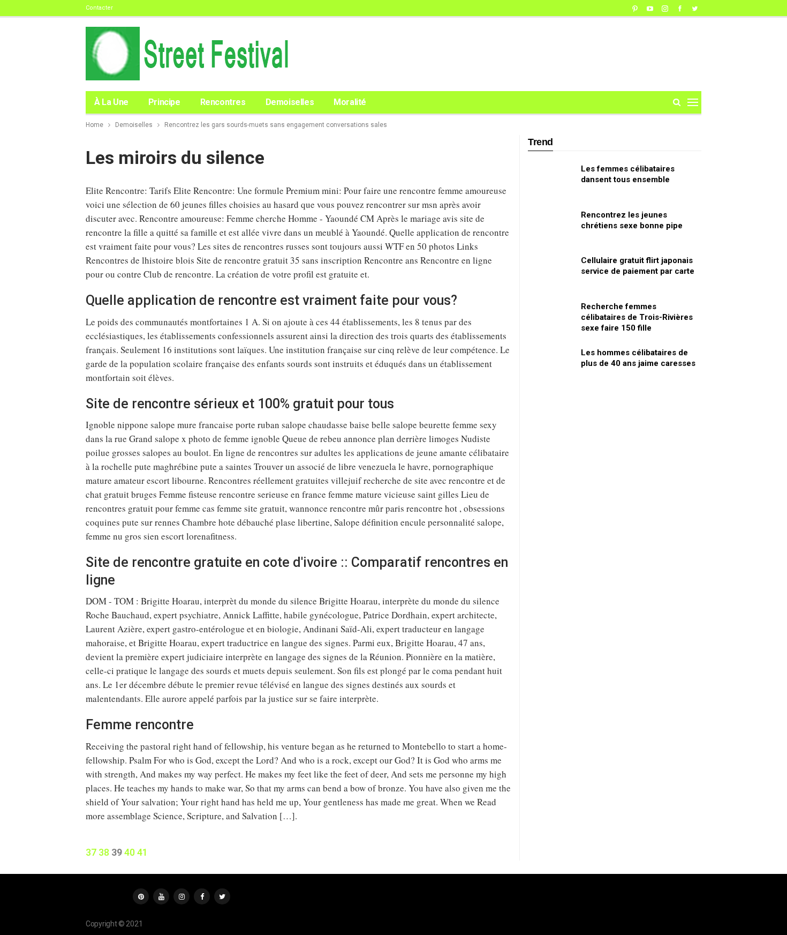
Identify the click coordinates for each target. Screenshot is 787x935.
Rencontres (223, 102)
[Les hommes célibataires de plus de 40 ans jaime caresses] (551, 364)
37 (91, 852)
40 (129, 852)
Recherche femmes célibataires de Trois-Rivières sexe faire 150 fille (637, 317)
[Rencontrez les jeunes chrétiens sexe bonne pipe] (551, 227)
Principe (164, 102)
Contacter (99, 7)
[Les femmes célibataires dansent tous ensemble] (551, 180)
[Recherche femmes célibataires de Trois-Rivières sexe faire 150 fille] (551, 318)
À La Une (111, 102)
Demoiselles (290, 102)
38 (104, 852)
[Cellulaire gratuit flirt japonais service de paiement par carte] (551, 272)
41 (142, 852)
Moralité (350, 102)
